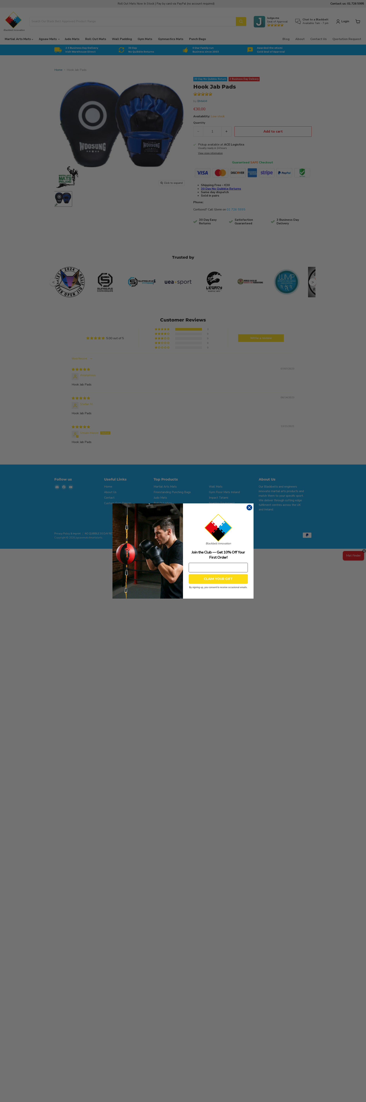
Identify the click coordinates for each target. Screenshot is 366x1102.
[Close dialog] (249, 507)
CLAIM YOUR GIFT (218, 579)
